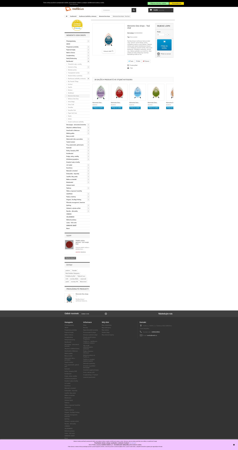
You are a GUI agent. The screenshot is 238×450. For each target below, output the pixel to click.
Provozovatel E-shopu (89, 332)
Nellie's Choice (70, 52)
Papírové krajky (70, 49)
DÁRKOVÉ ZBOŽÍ (71, 225)
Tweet (131, 61)
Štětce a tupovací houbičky (74, 191)
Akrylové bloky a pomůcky (75, 75)
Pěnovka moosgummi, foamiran (75, 202)
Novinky (85, 327)
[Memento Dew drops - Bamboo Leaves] (156, 92)
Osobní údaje (106, 332)
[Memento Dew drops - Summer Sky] (137, 92)
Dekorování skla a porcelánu (74, 139)
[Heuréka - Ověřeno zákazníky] (77, 25)
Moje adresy (105, 330)
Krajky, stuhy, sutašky (72, 156)
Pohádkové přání (70, 276)
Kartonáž (68, 147)
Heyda (69, 116)
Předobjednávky (71, 41)
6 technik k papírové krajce (91, 370)
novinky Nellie (74, 279)
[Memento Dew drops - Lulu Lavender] (101, 92)
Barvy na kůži (70, 136)
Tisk (131, 68)
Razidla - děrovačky (72, 211)
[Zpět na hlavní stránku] (66, 16)
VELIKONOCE (70, 217)
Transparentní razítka (73, 73)
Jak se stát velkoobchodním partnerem (88, 347)
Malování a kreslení (72, 171)
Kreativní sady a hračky (73, 162)
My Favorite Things (73, 81)
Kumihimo (69, 168)
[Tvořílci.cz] (82, 8)
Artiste (69, 119)
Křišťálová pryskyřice (72, 159)
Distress (70, 90)
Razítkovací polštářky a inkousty (77, 78)
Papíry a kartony (71, 196)
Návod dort (83, 281)
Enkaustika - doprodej (72, 173)
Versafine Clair (72, 110)
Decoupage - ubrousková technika (76, 124)
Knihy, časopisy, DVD (72, 150)
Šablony (68, 188)
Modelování (69, 182)
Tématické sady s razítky (75, 64)
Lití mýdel (69, 165)
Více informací (74, 4)
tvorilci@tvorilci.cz (152, 335)
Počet (158, 32)
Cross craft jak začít (89, 372)
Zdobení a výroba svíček (73, 208)
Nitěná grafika (70, 133)
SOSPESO (69, 194)
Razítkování (69, 61)
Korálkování (69, 153)
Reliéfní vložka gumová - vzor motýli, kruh (82, 242)
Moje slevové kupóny (108, 335)
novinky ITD (74, 281)
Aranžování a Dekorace (73, 130)
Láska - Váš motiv (71, 222)
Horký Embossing (71, 58)
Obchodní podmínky (89, 363)
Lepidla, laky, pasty (71, 176)
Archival (70, 84)
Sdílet (138, 61)
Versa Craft (71, 104)
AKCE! (68, 44)
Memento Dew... (97, 102)
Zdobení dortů (70, 185)
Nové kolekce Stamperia (72, 273)
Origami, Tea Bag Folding (73, 199)
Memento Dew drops (73, 96)
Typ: (128, 37)
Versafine (70, 107)
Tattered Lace (81, 276)
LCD (67, 279)
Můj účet (105, 322)
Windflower (71, 93)
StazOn (70, 87)
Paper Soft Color (72, 113)
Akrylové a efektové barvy (73, 127)
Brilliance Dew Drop (73, 98)
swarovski (83, 279)
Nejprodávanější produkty (90, 330)
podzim (68, 270)
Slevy (68, 235)
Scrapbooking (70, 55)
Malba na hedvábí (71, 179)
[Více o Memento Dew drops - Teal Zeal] (69, 298)
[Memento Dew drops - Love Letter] (119, 92)
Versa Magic (71, 101)
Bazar (68, 228)
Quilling (68, 205)
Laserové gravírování (89, 377)
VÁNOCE (68, 214)
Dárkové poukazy (71, 219)
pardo (67, 281)
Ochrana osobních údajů (90, 335)
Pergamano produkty (72, 47)
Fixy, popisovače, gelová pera (74, 145)
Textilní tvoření (70, 142)
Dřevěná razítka (72, 70)
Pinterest (146, 61)
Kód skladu (130, 33)
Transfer (74, 270)
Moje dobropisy (106, 327)
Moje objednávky (107, 325)
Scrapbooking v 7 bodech (90, 375)
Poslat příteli (134, 65)
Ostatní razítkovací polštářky (76, 122)
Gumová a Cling (72, 67)
